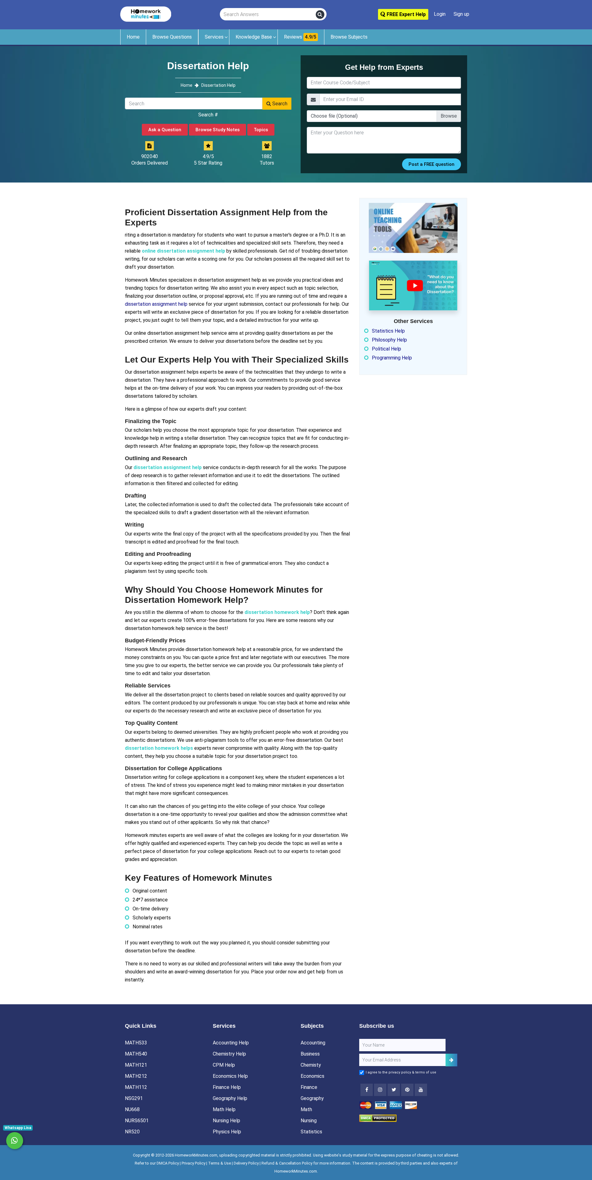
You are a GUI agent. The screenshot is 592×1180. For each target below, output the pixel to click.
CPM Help (224, 1065)
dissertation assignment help (156, 304)
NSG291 (134, 1098)
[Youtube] (407, 1090)
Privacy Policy (193, 1163)
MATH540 (136, 1054)
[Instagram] (380, 1090)
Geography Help (230, 1098)
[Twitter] (394, 1090)
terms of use (425, 1072)
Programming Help (392, 358)
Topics (261, 129)
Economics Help (230, 1076)
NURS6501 (137, 1120)
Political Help (386, 349)
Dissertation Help (218, 85)
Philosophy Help (389, 340)
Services (214, 37)
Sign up (461, 14)
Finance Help (227, 1087)
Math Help (224, 1109)
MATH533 (136, 1043)
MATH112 (136, 1087)
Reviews (300, 37)
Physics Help (227, 1132)
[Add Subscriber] (451, 1060)
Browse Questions (172, 37)
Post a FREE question (431, 164)
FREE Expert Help (405, 14)
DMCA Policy (168, 1163)
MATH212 (136, 1076)
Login (440, 14)
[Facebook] (366, 1090)
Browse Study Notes (217, 129)
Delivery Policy (246, 1163)
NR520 (132, 1132)
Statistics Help (388, 331)
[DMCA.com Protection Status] (378, 1118)
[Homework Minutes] (145, 14)
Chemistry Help (229, 1054)
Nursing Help (226, 1120)
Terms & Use (219, 1163)
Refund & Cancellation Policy (286, 1163)
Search (279, 104)
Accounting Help (231, 1043)
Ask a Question (164, 129)
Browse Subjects (349, 37)
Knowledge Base (254, 37)
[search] (320, 14)
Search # (208, 115)
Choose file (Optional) (334, 116)
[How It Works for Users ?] (413, 285)
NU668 (132, 1109)
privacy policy (399, 1072)
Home (133, 37)
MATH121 (136, 1065)
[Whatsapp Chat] (14, 1140)
